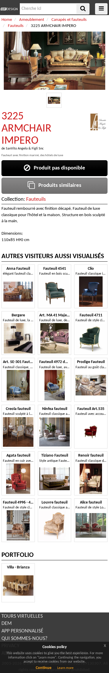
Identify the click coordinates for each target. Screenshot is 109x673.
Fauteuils (36, 199)
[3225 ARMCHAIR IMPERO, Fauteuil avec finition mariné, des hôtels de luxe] (54, 100)
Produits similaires (58, 185)
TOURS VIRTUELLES (22, 616)
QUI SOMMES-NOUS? (24, 638)
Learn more (65, 668)
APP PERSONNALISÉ (22, 631)
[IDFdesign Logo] (9, 9)
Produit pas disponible (57, 168)
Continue (43, 668)
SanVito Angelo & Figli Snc (25, 148)
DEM (6, 623)
